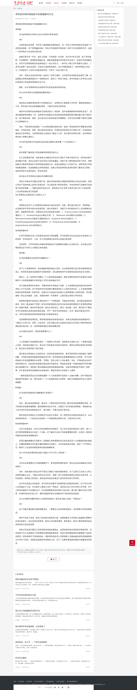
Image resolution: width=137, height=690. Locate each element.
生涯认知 (56, 3)
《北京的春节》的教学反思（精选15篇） (110, 36)
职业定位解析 (21, 658)
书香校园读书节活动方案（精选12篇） (109, 23)
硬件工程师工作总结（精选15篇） (108, 33)
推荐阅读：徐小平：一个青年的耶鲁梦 (31, 642)
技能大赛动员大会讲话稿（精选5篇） (109, 40)
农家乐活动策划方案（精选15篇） (108, 27)
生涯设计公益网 (29, 550)
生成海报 (49, 687)
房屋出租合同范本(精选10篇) (106, 17)
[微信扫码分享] (55, 687)
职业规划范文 (50, 681)
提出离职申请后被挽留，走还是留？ (30, 626)
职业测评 (79, 3)
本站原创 (48, 3)
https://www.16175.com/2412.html (54, 550)
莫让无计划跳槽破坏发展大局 (27, 611)
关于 (15, 681)
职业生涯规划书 (39, 681)
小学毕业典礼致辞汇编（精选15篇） (108, 43)
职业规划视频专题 (72, 681)
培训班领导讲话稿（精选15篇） (107, 30)
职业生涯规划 (60, 681)
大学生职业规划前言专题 (25, 595)
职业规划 (21, 681)
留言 (83, 684)
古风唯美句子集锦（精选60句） (107, 20)
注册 (122, 3)
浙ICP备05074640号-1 (41, 684)
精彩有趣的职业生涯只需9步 (27, 579)
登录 (118, 3)
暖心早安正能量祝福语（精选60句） (108, 13)
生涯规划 (64, 3)
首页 (42, 3)
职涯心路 (71, 3)
